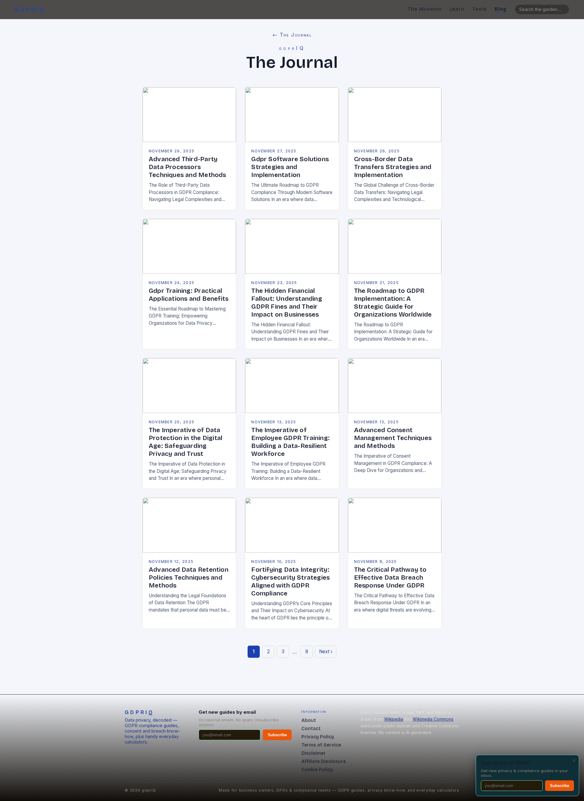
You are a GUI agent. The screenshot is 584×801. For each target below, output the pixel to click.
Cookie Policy (317, 769)
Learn (457, 9)
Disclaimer (313, 753)
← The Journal (292, 35)
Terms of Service (321, 745)
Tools (479, 9)
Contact (311, 728)
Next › (325, 651)
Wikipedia (393, 719)
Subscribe (277, 735)
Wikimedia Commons (433, 719)
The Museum (425, 9)
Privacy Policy (317, 737)
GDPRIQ (30, 9)
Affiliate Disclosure (323, 761)
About (308, 720)
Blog (501, 9)
